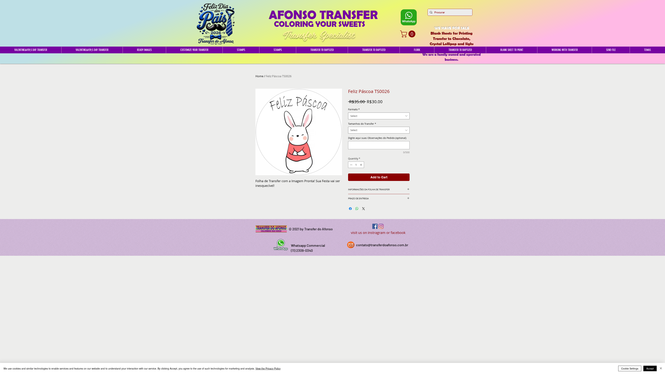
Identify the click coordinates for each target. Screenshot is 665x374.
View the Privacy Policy (268, 368)
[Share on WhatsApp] (357, 209)
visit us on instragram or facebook (378, 232)
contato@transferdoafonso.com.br (382, 245)
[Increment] (361, 165)
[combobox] (379, 116)
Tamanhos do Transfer (362, 123)
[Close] (661, 368)
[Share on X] (363, 209)
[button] (408, 33)
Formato (354, 109)
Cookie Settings (629, 368)
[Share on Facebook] (350, 209)
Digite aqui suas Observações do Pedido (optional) (377, 138)
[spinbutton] (356, 165)
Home (259, 76)
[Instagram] (381, 226)
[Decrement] (351, 165)
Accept (650, 368)
